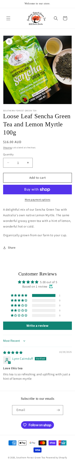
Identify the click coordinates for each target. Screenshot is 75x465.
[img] (13, 352)
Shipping (7, 147)
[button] (8, 18)
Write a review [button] (37, 325)
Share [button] (12, 247)
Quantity (8, 154)
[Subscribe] (58, 410)
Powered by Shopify (56, 457)
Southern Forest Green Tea (30, 457)
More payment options (37, 199)
